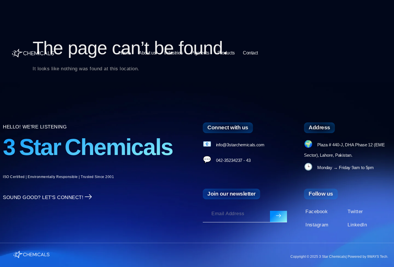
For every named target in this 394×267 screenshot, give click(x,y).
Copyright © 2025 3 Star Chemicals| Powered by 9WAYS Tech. (339, 257)
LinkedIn (357, 225)
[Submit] (278, 216)
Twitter (355, 211)
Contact (250, 52)
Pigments (200, 52)
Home (124, 52)
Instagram (317, 225)
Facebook (316, 211)
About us (147, 52)
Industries (173, 52)
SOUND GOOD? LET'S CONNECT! (43, 197)
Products (225, 52)
